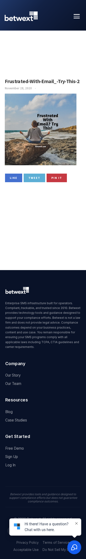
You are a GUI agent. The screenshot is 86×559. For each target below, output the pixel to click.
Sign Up (11, 456)
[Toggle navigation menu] (77, 16)
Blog (9, 412)
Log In (10, 465)
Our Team (13, 383)
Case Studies (16, 420)
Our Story (13, 375)
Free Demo (14, 448)
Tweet (34, 178)
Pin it (56, 178)
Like (13, 178)
